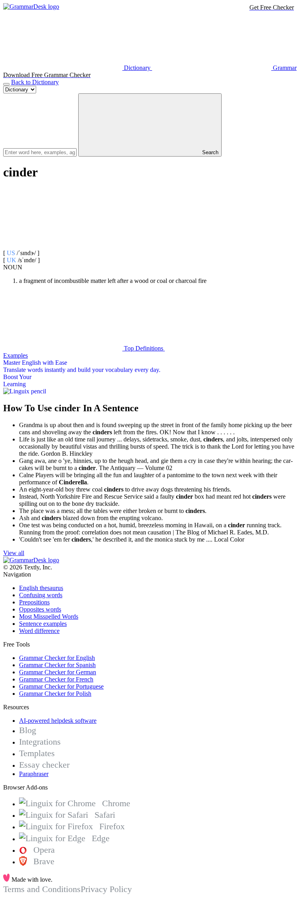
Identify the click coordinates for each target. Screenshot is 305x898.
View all (13, 553)
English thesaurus (41, 587)
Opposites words (40, 609)
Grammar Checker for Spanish (57, 665)
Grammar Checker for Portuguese (61, 686)
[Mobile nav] (6, 84)
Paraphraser (33, 773)
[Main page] (31, 6)
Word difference (39, 630)
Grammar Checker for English (57, 657)
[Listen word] (62, 245)
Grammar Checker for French (56, 679)
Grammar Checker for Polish (55, 693)
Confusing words (40, 595)
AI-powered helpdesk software (58, 720)
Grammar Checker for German (57, 672)
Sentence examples (43, 623)
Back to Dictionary (35, 82)
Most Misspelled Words (48, 616)
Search (209, 152)
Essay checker (44, 765)
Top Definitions (143, 348)
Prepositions (34, 602)
